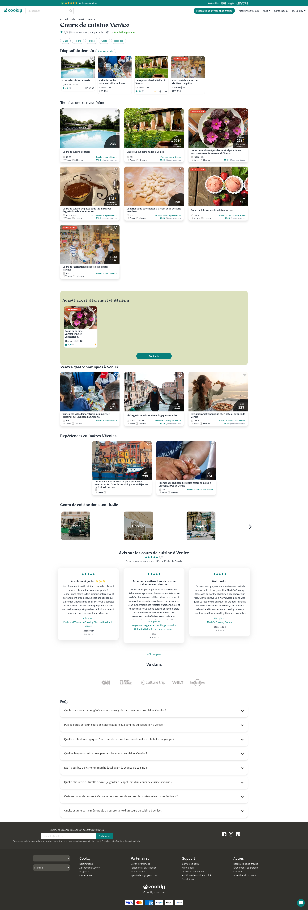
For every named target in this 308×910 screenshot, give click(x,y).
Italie (72, 19)
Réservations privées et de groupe (214, 10)
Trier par (118, 40)
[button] (79, 3)
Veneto (81, 19)
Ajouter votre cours (249, 10)
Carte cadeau (281, 10)
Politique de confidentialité (128, 841)
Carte (104, 40)
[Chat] (301, 903)
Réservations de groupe (245, 863)
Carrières (238, 871)
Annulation (188, 867)
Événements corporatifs (245, 867)
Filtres (91, 40)
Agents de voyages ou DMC (144, 875)
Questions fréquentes (193, 871)
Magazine (84, 871)
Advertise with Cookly (244, 875)
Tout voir (154, 356)
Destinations (86, 863)
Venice (91, 19)
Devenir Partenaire (140, 863)
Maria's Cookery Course (220, 622)
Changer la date (105, 51)
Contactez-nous (190, 863)
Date (65, 40)
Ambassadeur (138, 871)
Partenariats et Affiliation (144, 867)
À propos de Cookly (89, 867)
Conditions (188, 879)
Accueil (64, 19)
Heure (78, 40)
